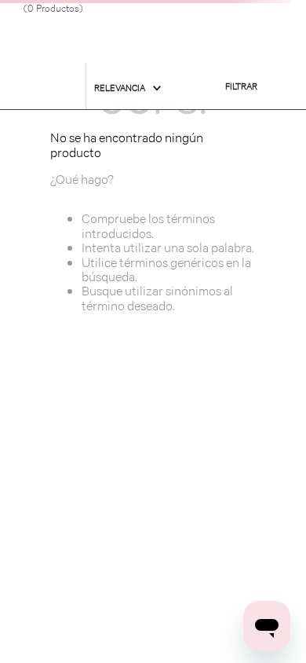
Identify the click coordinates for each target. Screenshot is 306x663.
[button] (241, 87)
